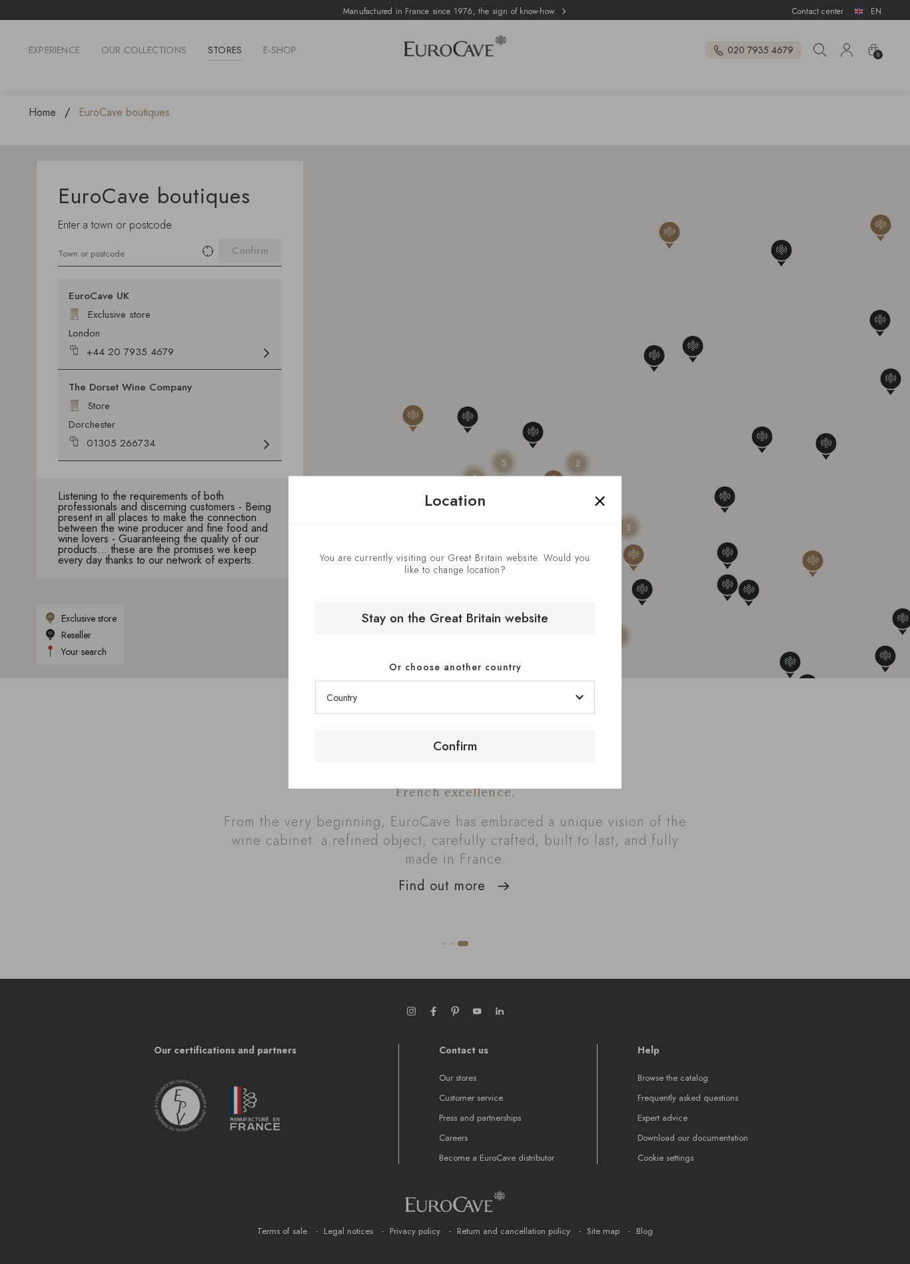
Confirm (455, 746)
